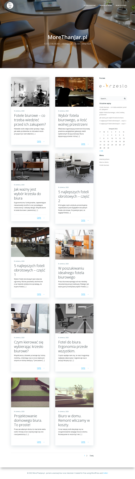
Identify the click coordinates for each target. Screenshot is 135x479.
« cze (101, 151)
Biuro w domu (121, 5)
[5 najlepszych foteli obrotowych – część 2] (74, 168)
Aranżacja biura (106, 5)
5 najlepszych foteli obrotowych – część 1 (112, 124)
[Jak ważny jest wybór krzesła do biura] (30, 165)
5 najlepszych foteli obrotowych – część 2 (112, 121)
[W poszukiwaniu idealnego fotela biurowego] (74, 244)
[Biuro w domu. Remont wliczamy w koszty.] (74, 392)
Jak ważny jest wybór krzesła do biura (111, 118)
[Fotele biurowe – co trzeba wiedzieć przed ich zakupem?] (30, 92)
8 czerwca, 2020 (19, 111)
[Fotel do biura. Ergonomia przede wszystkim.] (74, 318)
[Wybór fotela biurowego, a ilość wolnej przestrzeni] (74, 92)
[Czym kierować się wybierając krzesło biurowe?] (30, 318)
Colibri (105, 473)
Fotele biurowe (90, 5)
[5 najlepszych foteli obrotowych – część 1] (30, 242)
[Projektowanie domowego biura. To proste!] (30, 392)
